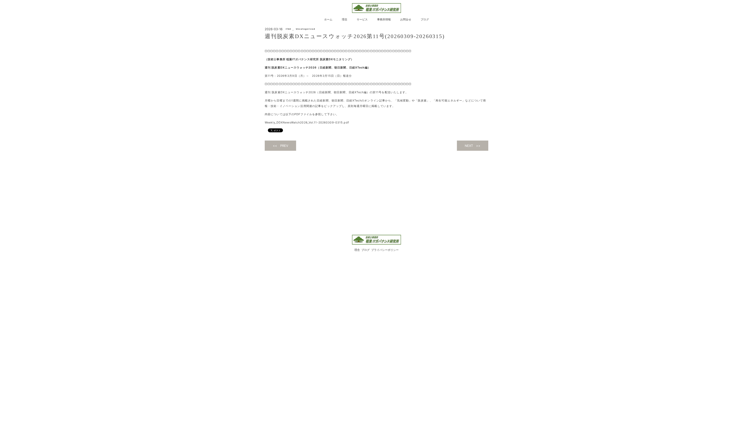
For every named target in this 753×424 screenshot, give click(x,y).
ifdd (288, 29)
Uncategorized (305, 29)
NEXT (469, 146)
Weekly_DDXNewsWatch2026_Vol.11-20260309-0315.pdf (307, 122)
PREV (284, 146)
